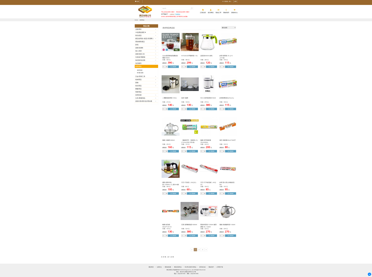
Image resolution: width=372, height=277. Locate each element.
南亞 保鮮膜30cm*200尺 (228, 140)
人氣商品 (172, 14)
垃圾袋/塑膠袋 (140, 57)
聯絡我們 (211, 267)
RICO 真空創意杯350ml (208, 98)
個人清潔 (138, 51)
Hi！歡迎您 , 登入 (226, 1)
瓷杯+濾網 (184, 98)
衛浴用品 (138, 86)
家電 (136, 45)
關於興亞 (151, 267)
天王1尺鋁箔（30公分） (189, 182)
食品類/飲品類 (140, 60)
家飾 (136, 83)
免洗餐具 (138, 63)
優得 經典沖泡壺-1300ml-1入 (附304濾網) (170, 184)
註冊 (235, 1)
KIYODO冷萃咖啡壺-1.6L (189, 56)
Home (136, 20)
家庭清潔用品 (178, 267)
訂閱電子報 (220, 267)
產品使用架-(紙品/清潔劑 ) (144, 38)
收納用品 (138, 79)
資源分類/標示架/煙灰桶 (143, 101)
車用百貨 (138, 95)
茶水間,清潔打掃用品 (190, 267)
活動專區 (138, 29)
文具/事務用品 (140, 98)
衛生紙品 (138, 35)
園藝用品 (138, 89)
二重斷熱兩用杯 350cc (169, 98)
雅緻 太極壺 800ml (168, 140)
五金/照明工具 (140, 76)
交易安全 (159, 267)
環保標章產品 (140, 42)
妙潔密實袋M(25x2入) (227, 98)
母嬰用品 (138, 92)
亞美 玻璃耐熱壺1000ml (189, 224)
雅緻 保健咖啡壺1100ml (227, 224)
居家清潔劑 (139, 48)
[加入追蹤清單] (177, 36)
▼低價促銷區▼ (140, 32)
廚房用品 (142, 20)
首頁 (137, 1)
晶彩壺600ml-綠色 (206, 56)
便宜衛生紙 (202, 267)
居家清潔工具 (140, 54)
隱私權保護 (168, 267)
